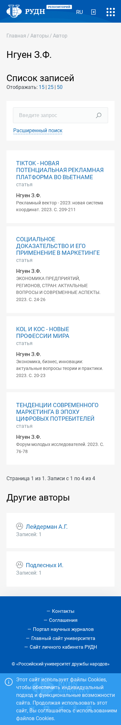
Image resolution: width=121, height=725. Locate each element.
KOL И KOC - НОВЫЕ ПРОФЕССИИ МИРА (42, 332)
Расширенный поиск (38, 130)
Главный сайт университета (63, 638)
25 (51, 87)
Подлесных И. (45, 565)
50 (60, 87)
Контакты (63, 611)
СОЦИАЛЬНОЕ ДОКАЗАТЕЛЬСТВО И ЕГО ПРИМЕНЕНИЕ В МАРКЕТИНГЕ (58, 246)
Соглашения (63, 620)
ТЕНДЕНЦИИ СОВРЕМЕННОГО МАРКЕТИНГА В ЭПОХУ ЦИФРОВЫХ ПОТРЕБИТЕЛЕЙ (57, 412)
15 (42, 87)
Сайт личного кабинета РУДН (63, 647)
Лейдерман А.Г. (47, 527)
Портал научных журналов (63, 629)
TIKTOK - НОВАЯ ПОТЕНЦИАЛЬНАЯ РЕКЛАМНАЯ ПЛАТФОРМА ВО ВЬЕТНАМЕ (60, 170)
